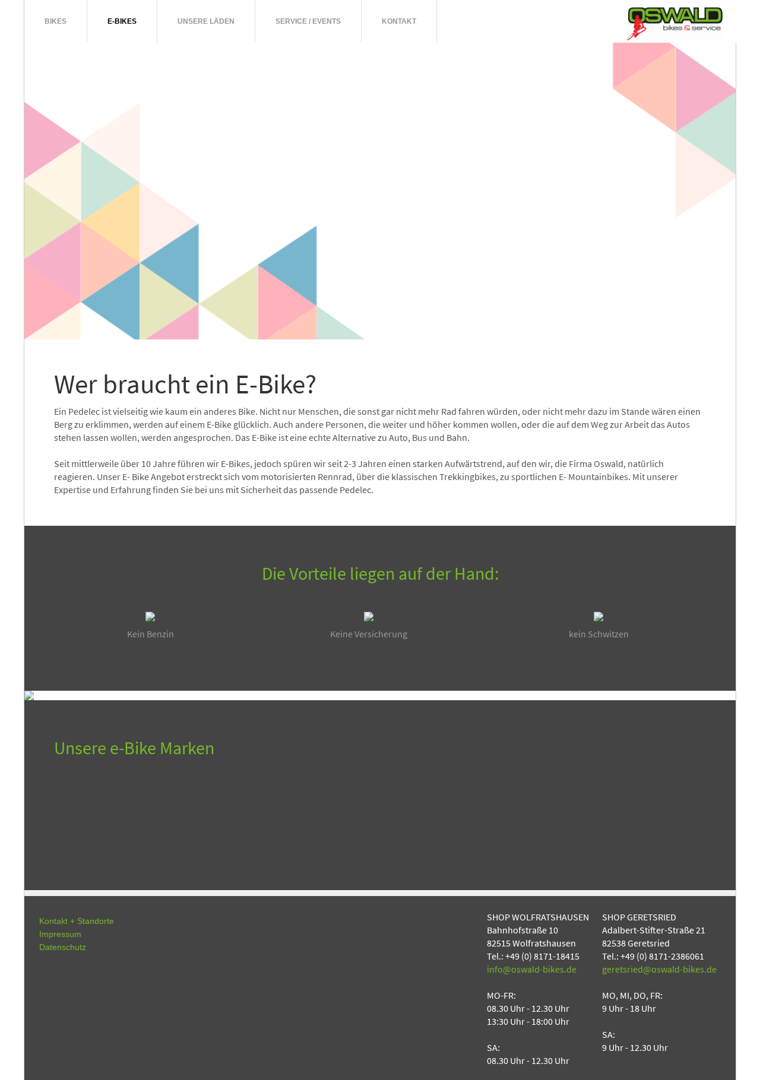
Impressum (60, 934)
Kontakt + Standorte (76, 921)
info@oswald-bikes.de (532, 969)
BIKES (55, 21)
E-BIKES (122, 21)
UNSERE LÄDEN (206, 21)
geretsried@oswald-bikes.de (659, 969)
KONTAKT (399, 21)
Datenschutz (62, 947)
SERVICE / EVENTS (308, 21)
